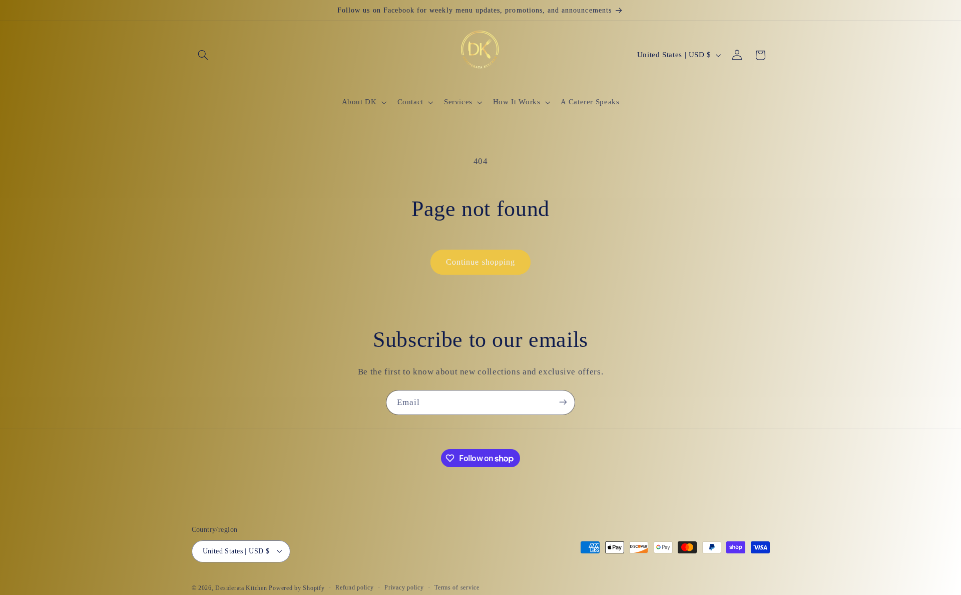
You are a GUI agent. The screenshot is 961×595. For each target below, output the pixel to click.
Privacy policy (403, 587)
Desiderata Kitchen (241, 587)
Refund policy (354, 587)
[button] (203, 55)
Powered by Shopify (296, 587)
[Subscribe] (563, 402)
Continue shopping (480, 262)
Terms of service (456, 587)
